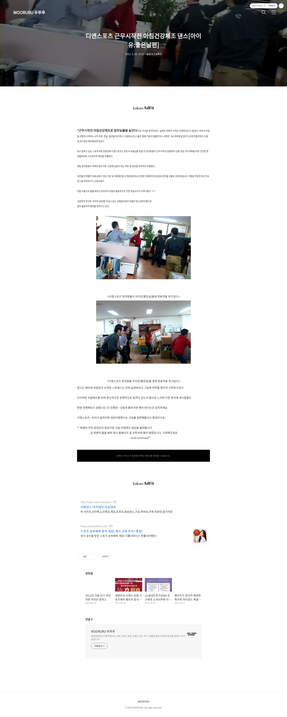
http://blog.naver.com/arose (96, 502)
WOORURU (143, 701)
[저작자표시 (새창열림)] (113, 556)
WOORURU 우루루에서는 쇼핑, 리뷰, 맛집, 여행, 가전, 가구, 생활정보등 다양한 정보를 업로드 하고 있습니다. (138, 637)
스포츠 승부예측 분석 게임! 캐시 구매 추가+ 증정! (112, 531)
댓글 (89, 619)
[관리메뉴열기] (281, 5)
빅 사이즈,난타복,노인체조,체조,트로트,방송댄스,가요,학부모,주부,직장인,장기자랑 (127, 511)
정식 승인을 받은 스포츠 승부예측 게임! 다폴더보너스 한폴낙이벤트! (119, 536)
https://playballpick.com (94, 526)
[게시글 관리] (94, 556)
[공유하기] (90, 556)
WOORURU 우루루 (29, 12)
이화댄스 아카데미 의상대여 (98, 507)
